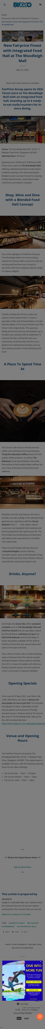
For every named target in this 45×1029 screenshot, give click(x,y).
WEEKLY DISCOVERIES (34, 982)
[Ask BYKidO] (40, 1016)
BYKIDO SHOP (33, 990)
